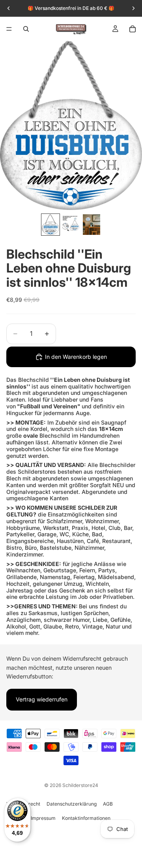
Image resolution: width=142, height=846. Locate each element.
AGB (108, 804)
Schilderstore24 (80, 785)
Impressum (43, 818)
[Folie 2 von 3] (71, 224)
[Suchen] (26, 29)
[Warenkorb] (132, 29)
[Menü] (9, 29)
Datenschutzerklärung (72, 804)
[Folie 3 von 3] (91, 224)
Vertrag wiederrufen (41, 699)
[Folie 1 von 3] (50, 224)
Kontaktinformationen (86, 818)
